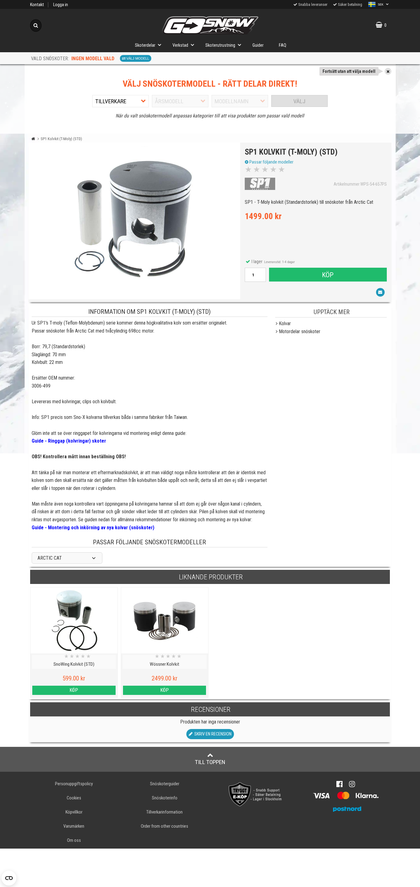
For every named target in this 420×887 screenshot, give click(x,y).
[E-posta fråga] (380, 292)
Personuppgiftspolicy (74, 783)
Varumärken (73, 826)
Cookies (74, 798)
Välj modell (137, 58)
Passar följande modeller (270, 162)
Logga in (60, 4)
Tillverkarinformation (164, 812)
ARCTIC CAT (50, 558)
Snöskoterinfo (164, 798)
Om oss (74, 840)
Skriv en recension (212, 734)
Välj (299, 101)
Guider (257, 45)
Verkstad (180, 45)
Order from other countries (164, 826)
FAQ (282, 45)
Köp (328, 275)
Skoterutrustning (220, 45)
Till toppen (210, 762)
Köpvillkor (73, 812)
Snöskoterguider (164, 783)
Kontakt (37, 4)
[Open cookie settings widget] (9, 878)
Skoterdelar (145, 45)
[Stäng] (388, 71)
